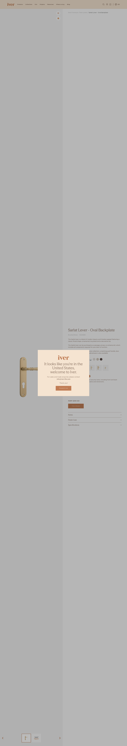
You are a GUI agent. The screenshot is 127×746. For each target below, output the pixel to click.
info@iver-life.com (63, 379)
